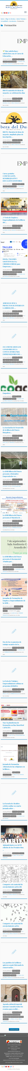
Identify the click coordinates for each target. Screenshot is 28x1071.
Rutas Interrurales (14, 1016)
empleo (18, 610)
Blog (19, 59)
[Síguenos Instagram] (11, 13)
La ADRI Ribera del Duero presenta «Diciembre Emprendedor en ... (12, 473)
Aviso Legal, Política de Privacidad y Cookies (14, 1062)
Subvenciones (19, 315)
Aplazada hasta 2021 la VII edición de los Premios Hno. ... (13, 847)
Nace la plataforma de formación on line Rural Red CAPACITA (13, 725)
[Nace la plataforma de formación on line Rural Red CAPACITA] (14, 712)
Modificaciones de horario (20, 1060)
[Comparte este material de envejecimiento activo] (14, 912)
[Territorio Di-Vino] (5, 13)
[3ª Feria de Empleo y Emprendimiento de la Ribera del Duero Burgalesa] (14, 206)
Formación (5, 61)
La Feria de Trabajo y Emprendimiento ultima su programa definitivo (13, 683)
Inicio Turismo (21, 19)
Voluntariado (13, 816)
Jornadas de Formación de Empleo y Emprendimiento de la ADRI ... (14, 600)
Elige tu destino (10, 19)
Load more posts (14, 1029)
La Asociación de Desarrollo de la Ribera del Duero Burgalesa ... (13, 429)
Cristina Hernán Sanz (16, 486)
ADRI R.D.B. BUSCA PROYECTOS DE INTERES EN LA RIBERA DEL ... (13, 305)
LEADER (4, 735)
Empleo (4, 100)
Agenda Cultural (6, 271)
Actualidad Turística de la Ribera (18, 269)
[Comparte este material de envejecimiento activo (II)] (14, 873)
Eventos (22, 59)
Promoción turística (16, 1014)
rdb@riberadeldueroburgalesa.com (14, 1051)
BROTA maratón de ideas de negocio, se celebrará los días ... (14, 92)
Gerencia (13, 230)
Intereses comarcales (12, 61)
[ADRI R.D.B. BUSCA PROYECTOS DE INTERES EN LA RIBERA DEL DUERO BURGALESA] (14, 292)
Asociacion (12, 21)
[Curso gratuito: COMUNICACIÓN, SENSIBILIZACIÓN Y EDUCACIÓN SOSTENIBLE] (14, 162)
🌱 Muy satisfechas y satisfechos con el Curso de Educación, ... (13, 53)
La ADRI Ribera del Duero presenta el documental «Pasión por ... (12, 559)
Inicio (2, 19)
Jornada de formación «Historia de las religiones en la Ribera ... (14, 766)
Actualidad (4, 21)
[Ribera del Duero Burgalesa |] (14, 5)
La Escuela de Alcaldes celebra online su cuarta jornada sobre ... (12, 805)
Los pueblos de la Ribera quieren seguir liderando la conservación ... (13, 965)
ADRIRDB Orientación (16, 527)
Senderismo (21, 1016)
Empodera (7, 393)
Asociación (15, 98)
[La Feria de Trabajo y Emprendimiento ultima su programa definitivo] (14, 670)
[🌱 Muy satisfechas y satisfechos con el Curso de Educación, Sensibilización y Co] (14, 40)
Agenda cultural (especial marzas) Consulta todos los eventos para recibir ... (13, 1006)
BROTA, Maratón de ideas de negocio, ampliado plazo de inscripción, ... (13, 134)
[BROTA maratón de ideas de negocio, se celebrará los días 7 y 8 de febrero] (14, 79)
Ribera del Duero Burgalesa (15, 1069)
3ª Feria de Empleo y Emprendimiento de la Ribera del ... (14, 219)
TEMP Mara (11, 317)
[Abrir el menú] (25, 12)
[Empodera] (14, 382)
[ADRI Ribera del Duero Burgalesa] (7, 13)
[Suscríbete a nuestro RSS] (2, 13)
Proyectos (14, 315)
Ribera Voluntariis (8, 63)
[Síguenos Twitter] (9, 13)
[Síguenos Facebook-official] (3, 13)
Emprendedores (6, 613)
